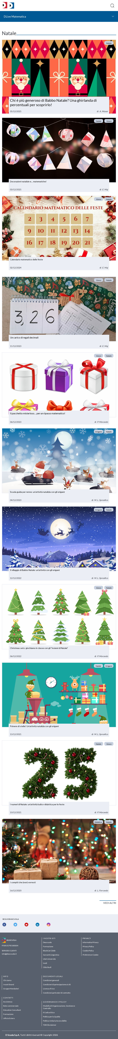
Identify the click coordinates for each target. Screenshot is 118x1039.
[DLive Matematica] (12, 7)
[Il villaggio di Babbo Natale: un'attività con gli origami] (59, 543)
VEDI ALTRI (109, 902)
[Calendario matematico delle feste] (59, 233)
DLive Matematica (15, 16)
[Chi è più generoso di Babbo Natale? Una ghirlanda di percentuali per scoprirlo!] (59, 77)
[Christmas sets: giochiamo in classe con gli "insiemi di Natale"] (59, 621)
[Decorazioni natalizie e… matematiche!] (59, 155)
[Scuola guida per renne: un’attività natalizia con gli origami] (59, 465)
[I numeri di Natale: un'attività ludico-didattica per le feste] (59, 777)
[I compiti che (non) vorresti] (59, 856)
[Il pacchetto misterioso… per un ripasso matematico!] (59, 388)
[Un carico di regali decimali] (59, 313)
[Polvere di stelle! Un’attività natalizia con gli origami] (59, 699)
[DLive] (5, 5)
